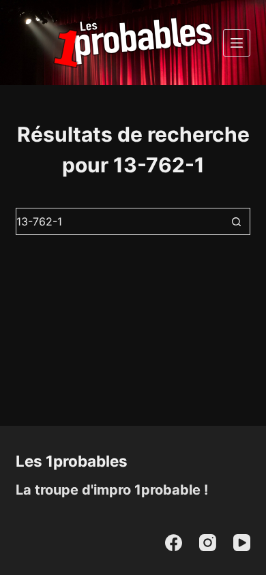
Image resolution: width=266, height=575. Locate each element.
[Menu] (236, 43)
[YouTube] (241, 542)
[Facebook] (173, 542)
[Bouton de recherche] (237, 221)
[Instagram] (207, 542)
